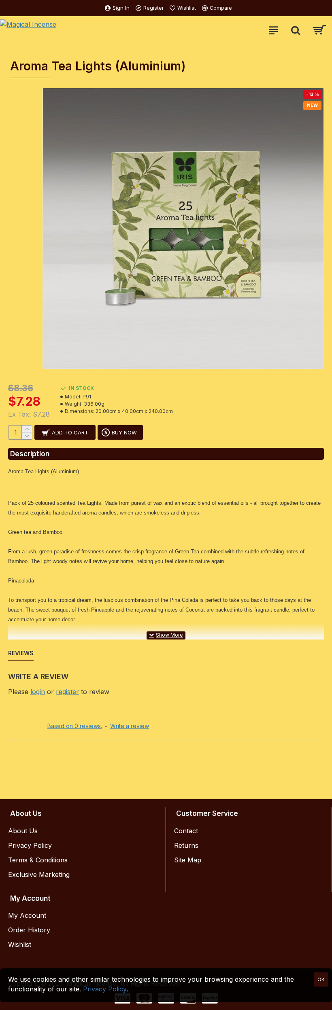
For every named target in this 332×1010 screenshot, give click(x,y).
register (67, 692)
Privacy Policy (105, 989)
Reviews (21, 653)
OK (321, 979)
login (37, 692)
